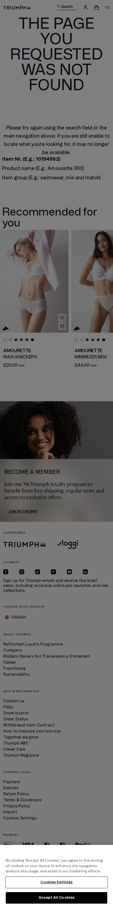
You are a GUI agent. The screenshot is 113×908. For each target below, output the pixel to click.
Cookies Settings (56, 882)
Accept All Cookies (56, 897)
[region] (56, 876)
